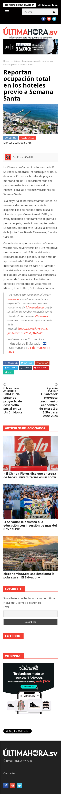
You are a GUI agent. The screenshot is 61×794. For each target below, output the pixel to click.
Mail (10, 372)
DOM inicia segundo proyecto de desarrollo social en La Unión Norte (13, 400)
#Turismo (13, 299)
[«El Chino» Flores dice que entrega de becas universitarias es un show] (30, 453)
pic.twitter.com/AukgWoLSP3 (25, 333)
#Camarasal (42, 316)
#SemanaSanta (35, 307)
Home (6, 61)
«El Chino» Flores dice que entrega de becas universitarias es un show (29, 475)
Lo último (15, 61)
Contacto (9, 773)
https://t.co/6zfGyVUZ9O (33, 328)
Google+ (43, 363)
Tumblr (26, 367)
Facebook (12, 363)
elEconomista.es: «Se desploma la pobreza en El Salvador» (29, 575)
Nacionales (27, 138)
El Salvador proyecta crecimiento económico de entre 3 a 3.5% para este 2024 (48, 402)
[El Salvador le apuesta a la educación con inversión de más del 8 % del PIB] (30, 501)
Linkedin (12, 367)
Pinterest (42, 367)
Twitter (28, 363)
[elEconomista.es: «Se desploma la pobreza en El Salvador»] (30, 553)
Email (6, 606)
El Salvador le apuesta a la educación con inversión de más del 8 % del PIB (30, 525)
